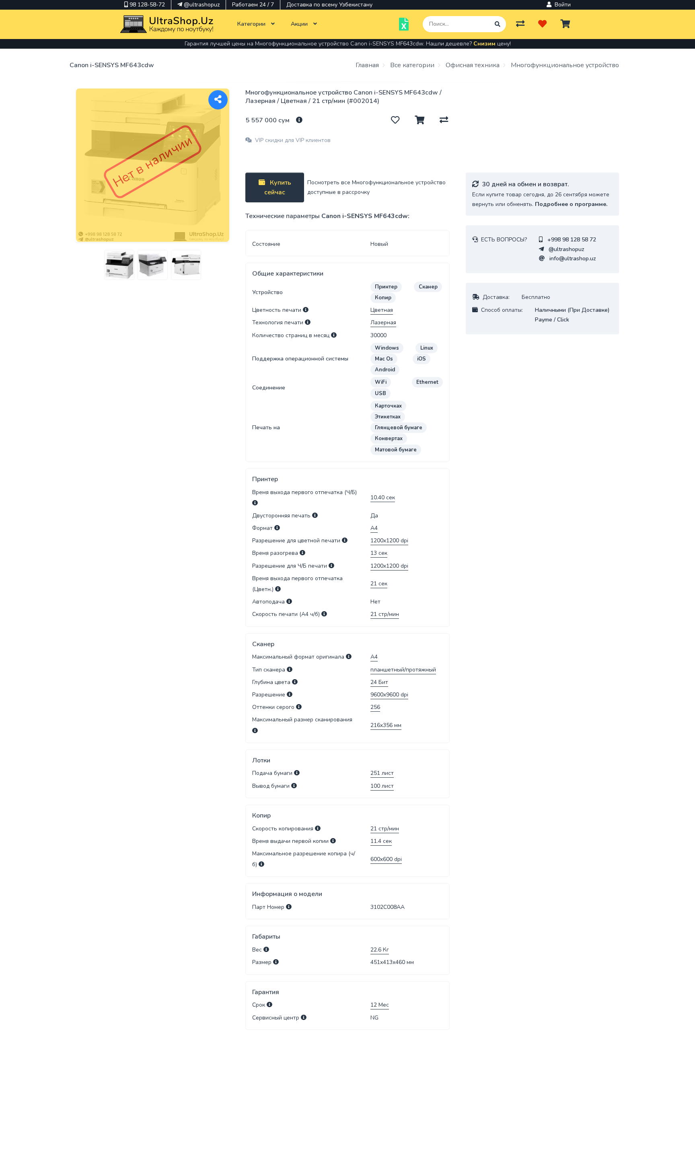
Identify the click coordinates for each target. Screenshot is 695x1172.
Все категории (411, 65)
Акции (300, 24)
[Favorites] (542, 24)
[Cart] (565, 24)
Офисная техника (472, 65)
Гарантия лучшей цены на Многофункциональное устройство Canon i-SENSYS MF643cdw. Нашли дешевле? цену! (348, 43)
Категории (252, 24)
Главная (367, 65)
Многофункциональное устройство (564, 65)
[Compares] (520, 24)
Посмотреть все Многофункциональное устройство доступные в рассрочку (376, 187)
